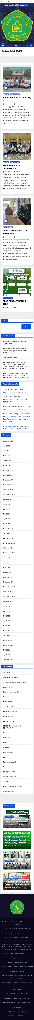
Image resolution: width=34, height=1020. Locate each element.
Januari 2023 (8, 635)
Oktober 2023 (8, 592)
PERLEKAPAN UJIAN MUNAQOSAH (22, 982)
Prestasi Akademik (9, 762)
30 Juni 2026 (10, 887)
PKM (18, 993)
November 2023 (9, 587)
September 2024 (9, 553)
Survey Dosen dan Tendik (24, 1002)
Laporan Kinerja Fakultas (20, 958)
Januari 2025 (8, 533)
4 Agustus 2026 (12, 824)
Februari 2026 (8, 470)
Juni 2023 (6, 611)
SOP (29, 998)
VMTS (19, 1016)
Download (25, 1016)
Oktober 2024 (8, 548)
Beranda (5, 933)
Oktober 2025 (8, 490)
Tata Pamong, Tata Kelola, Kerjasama (17, 1011)
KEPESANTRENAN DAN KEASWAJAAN (12, 727)
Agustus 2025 (8, 499)
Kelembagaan (8, 716)
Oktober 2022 (8, 645)
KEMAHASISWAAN (14, 94)
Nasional (6, 747)
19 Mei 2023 (8, 307)
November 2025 (9, 485)
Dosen (11, 933)
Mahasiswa (23, 962)
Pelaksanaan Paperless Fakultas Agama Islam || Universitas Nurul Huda (15, 351)
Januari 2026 (8, 475)
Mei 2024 (6, 567)
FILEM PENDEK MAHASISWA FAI (22, 933)
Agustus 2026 (8, 441)
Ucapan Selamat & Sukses (12, 786)
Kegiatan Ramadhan (10, 711)
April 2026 (7, 460)
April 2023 (7, 621)
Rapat (5, 767)
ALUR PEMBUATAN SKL (16, 928)
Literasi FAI (7, 742)
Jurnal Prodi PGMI (25, 937)
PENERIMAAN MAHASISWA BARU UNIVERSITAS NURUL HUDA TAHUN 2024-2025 (17, 977)
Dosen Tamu (7, 687)
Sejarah (24, 998)
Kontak (28, 953)
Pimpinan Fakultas (11, 993)
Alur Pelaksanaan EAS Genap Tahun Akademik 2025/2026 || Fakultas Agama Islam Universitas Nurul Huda (16, 375)
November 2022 (9, 640)
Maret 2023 (7, 626)
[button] (28, 45)
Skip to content (5, 1)
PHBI (5, 757)
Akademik (6, 94)
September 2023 (9, 596)
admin (18, 104)
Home (5, 928)
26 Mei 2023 (9, 104)
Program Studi (8, 998)
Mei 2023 (6, 616)
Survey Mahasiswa (17, 1007)
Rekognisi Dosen (9, 772)
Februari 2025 (8, 528)
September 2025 (9, 494)
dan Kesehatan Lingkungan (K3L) (15, 682)
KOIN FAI (6, 738)
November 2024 (9, 543)
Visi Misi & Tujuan (11, 1016)
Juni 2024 (6, 562)
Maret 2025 (7, 524)
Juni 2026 (6, 451)
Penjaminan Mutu (7, 982)
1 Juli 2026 (10, 845)
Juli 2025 (6, 504)
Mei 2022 (6, 650)
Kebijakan (7, 953)
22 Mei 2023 (9, 237)
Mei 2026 (6, 456)
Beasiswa (27, 928)
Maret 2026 (7, 465)
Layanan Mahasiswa (13, 962)
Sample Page (17, 998)
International (7, 702)
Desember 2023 (8, 582)
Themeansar (16, 924)
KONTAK (9, 958)
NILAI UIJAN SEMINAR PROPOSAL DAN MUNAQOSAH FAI (17, 967)
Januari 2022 (8, 660)
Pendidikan (13, 971)
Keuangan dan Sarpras (17, 953)
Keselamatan (7, 733)
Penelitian (21, 971)
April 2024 (7, 572)
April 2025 (7, 519)
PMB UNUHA (24, 993)
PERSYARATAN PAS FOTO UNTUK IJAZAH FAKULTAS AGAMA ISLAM (17, 988)
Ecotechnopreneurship (11, 692)
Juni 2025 (6, 509)
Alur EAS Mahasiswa (10, 357)
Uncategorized (8, 791)
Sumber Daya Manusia (9, 1002)
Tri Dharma (7, 781)
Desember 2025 (8, 480)
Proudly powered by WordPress (11, 921)
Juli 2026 (6, 446)
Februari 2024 (8, 577)
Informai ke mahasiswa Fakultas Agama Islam (17, 820)
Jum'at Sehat (8, 706)
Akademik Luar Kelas (10, 677)
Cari (4, 320)
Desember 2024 (9, 538)
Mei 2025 (6, 514)
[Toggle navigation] (16, 45)
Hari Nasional (8, 697)
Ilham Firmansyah (9, 426)
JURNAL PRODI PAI (13, 937)
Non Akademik (8, 752)
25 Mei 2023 (9, 172)
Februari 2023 (8, 630)
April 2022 (7, 655)
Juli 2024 (6, 558)
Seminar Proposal (9, 776)
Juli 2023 (6, 606)
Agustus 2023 (8, 601)
